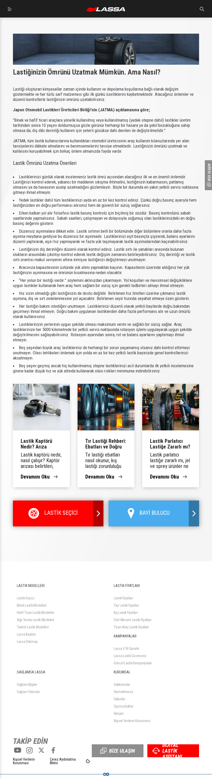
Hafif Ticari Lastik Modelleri (35, 613)
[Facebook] (53, 750)
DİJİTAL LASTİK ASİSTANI (172, 750)
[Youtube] (17, 750)
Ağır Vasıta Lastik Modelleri (35, 620)
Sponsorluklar (123, 706)
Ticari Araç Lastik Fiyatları (131, 627)
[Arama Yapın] (202, 9)
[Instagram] (29, 750)
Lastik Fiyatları (123, 598)
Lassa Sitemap (27, 642)
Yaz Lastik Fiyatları (126, 605)
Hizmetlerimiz (123, 692)
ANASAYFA (105, 9)
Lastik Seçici (25, 598)
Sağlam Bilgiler (27, 684)
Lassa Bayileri (26, 634)
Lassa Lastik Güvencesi (130, 656)
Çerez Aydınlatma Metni (63, 761)
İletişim (119, 713)
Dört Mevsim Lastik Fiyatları (132, 620)
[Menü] (10, 9)
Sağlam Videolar (28, 692)
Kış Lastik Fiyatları (126, 613)
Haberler (119, 699)
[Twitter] (41, 750)
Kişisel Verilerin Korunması (132, 721)
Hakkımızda (122, 684)
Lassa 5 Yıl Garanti (126, 648)
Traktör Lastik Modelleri (33, 627)
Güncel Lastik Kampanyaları (133, 663)
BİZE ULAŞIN (122, 751)
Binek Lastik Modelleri (32, 605)
